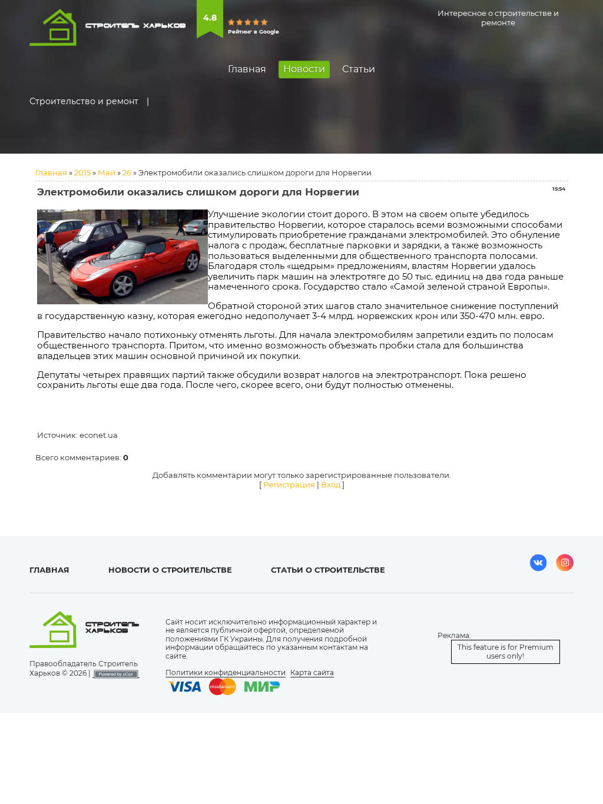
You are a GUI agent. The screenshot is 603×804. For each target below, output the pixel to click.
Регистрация (289, 484)
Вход (330, 484)
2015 (82, 172)
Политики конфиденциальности (225, 672)
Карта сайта (312, 672)
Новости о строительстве (170, 569)
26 (126, 172)
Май (106, 172)
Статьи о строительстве (328, 569)
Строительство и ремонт (83, 101)
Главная (51, 172)
